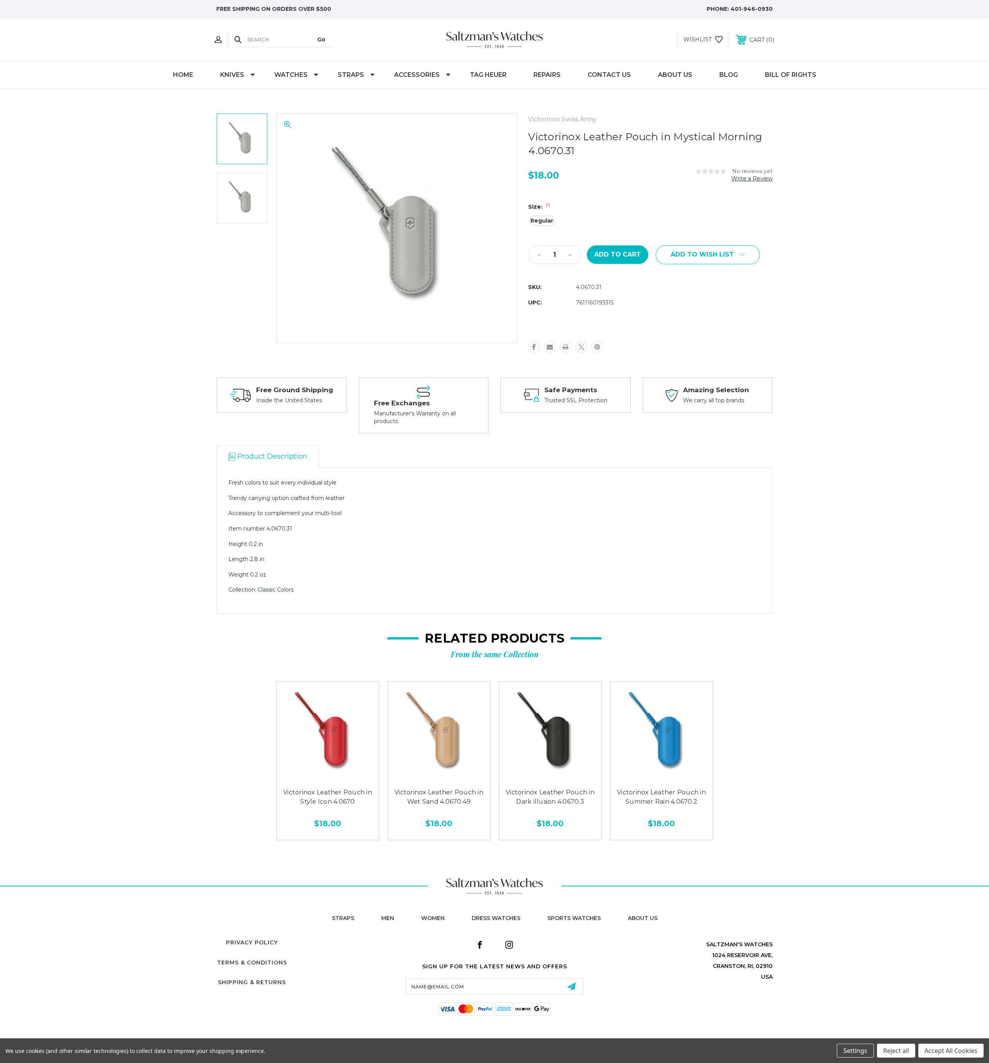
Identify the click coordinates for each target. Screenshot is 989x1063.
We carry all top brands (713, 400)
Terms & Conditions (252, 962)
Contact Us (609, 74)
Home (183, 74)
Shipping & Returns (252, 982)
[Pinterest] (597, 347)
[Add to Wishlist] (327, 776)
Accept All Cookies (950, 1050)
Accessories (417, 74)
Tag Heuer (488, 74)
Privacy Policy (252, 942)
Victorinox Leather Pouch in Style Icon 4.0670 (327, 797)
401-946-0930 (752, 8)
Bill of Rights (790, 74)
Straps (351, 74)
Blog (728, 74)
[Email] (550, 347)
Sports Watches (574, 918)
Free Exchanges (402, 403)
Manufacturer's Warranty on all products (415, 417)
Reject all (896, 1050)
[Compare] (345, 776)
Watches (291, 74)
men (387, 918)
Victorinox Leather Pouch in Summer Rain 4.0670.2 (661, 797)
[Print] (565, 347)
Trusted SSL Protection (575, 400)
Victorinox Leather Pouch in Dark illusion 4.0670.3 (550, 797)
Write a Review (752, 178)
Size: (539, 206)
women (433, 918)
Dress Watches (496, 918)
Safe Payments (570, 390)
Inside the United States (289, 400)
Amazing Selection (716, 390)
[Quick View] (310, 776)
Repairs (547, 74)
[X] (581, 347)
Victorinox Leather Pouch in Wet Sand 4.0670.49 (438, 797)
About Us (675, 74)
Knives (232, 74)
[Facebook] (534, 347)
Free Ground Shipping (294, 390)
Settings (855, 1050)
